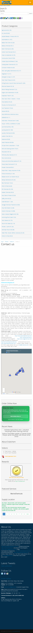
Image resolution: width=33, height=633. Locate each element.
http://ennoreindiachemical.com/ (9, 342)
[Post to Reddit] (16, 18)
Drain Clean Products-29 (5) (8, 80)
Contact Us (12, 241)
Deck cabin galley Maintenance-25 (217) (11, 70)
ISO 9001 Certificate (6, 578)
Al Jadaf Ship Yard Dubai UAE (8, 510)
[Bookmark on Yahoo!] (20, 18)
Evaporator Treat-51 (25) (8, 95)
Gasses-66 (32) (5, 111)
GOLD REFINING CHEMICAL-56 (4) (10, 114)
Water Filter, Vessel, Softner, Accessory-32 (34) (13, 233)
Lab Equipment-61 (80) (7, 130)
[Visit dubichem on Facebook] (5, 573)
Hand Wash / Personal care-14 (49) (10, 120)
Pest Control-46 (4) (6, 158)
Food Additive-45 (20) (7, 102)
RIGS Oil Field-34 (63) (7, 186)
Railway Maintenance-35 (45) (9, 180)
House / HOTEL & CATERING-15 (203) (11, 123)
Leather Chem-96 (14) (7, 136)
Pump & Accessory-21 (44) (8, 173)
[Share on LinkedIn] (11, 18)
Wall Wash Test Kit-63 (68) (8, 229)
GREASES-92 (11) (6, 117)
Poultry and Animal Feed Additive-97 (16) (11, 161)
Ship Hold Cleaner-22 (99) (8, 208)
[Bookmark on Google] (3, 18)
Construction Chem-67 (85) (8, 58)
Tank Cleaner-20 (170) (7, 220)
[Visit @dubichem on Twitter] (2, 573)
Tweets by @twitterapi (6, 566)
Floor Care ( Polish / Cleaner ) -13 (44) (11, 98)
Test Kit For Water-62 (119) (8, 223)
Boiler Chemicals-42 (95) (8, 49)
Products (6, 241)
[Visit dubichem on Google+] (7, 573)
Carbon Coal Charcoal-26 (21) (9, 52)
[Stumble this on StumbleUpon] (5, 18)
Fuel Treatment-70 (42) (7, 108)
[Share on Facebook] (2, 18)
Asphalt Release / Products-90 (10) (10, 36)
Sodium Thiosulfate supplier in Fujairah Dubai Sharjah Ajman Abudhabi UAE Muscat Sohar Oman (16, 435)
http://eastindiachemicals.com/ (8, 343)
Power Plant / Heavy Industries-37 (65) (11, 170)
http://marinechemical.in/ (26, 337)
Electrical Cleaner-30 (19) (8, 86)
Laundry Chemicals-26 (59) (8, 133)
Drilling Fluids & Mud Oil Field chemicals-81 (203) (13, 83)
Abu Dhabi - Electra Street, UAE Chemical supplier (14, 503)
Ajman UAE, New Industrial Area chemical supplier (14, 507)
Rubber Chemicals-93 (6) (8, 192)
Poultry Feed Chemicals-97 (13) (9, 164)
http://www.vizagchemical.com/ (24, 339)
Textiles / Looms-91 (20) (8, 226)
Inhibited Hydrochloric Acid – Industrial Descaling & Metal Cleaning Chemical (16, 430)
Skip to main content (5, 5)
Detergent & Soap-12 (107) (8, 77)
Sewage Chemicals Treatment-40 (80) (11, 204)
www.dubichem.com (16, 631)
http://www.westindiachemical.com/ (23, 336)
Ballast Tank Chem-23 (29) (8, 42)
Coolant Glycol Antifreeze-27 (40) (10, 61)
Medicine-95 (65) (6, 139)
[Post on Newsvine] (14, 18)
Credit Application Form (10, 456)
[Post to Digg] (9, 18)
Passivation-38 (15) (6, 151)
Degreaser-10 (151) (6, 74)
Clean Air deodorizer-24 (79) (8, 55)
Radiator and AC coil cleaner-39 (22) (10, 176)
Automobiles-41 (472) (7, 39)
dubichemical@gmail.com (10, 587)
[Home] (6, 2)
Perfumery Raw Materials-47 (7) (9, 155)
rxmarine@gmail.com (8, 555)
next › (27, 514)
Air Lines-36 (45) (6, 33)
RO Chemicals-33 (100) (7, 189)
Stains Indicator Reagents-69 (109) (10, 214)
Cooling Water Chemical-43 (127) (10, 64)
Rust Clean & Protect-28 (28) (9, 195)
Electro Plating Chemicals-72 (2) (9, 89)
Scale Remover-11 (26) (7, 201)
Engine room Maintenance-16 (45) (10, 92)
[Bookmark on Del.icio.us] (7, 18)
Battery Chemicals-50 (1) (8, 45)
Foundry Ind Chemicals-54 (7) (9, 105)
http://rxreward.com (20, 481)
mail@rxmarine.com (23, 345)
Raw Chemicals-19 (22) (7, 183)
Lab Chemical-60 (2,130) (7, 127)
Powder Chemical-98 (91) (8, 167)
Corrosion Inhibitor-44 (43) (8, 67)
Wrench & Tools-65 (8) (7, 236)
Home (2, 241)
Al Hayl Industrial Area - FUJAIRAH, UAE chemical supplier (15, 509)
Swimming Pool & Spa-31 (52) (9, 217)
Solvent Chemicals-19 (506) (8, 211)
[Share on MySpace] (13, 18)
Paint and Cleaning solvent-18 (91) (10, 148)
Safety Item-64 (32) (6, 198)
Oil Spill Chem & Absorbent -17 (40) (10, 145)
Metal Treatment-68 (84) (8, 142)
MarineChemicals (16, 494)
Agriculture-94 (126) (6, 30)
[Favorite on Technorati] (18, 18)
